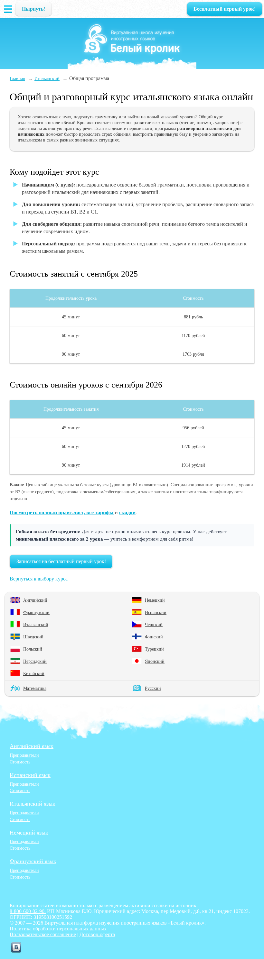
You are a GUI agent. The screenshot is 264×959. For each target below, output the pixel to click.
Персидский (35, 661)
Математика (34, 688)
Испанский (155, 612)
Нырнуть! (33, 9)
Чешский (154, 624)
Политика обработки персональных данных (58, 928)
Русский (153, 688)
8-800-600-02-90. (28, 911)
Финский (154, 636)
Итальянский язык (32, 803)
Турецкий (154, 649)
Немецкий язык (29, 832)
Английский (35, 600)
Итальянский (35, 624)
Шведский (33, 636)
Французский (36, 612)
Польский (32, 649)
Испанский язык (30, 775)
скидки (127, 512)
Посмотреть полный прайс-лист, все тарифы (62, 512)
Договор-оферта (97, 934)
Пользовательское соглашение (43, 934)
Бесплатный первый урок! (224, 9)
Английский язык (31, 746)
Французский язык (33, 861)
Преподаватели (24, 755)
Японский (155, 661)
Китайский (33, 673)
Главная (17, 78)
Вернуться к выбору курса (39, 578)
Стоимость (20, 761)
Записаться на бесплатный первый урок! (61, 561)
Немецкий (155, 600)
